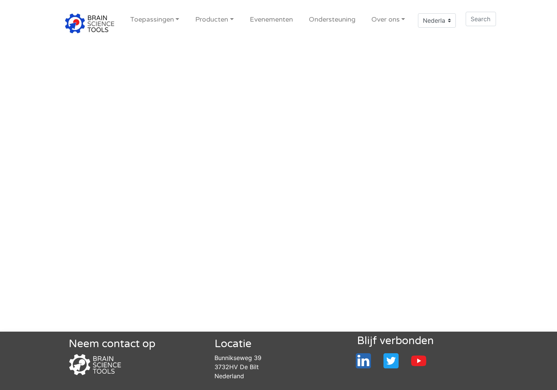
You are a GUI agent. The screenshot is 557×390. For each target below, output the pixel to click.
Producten (211, 19)
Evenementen (271, 19)
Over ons (385, 19)
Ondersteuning (332, 19)
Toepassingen (152, 19)
